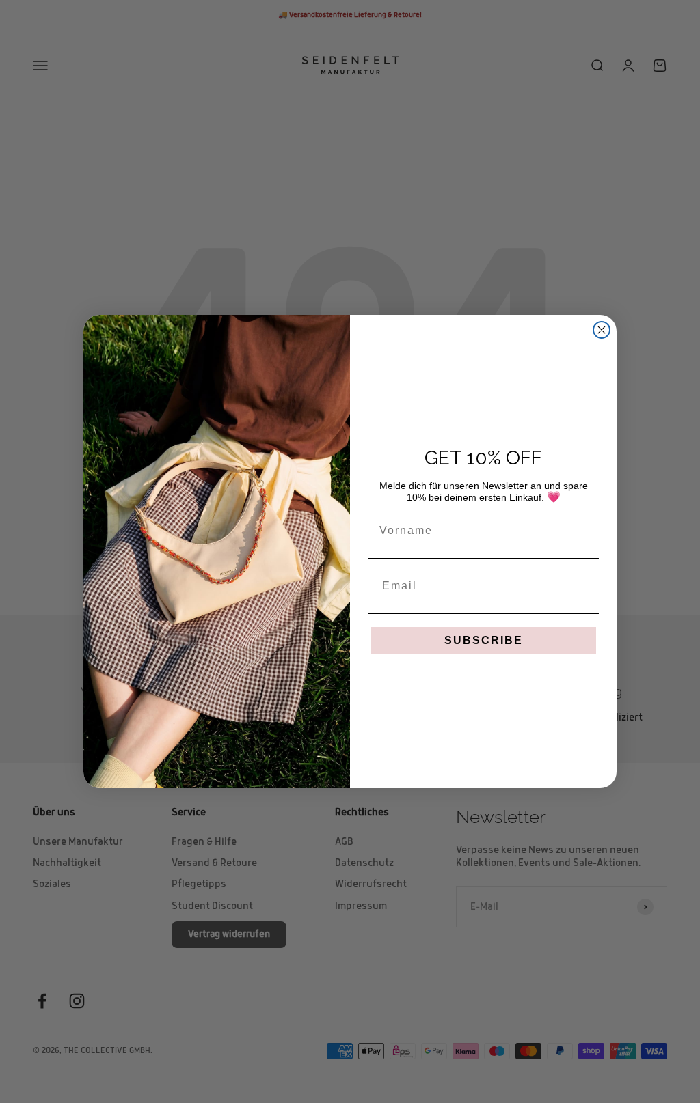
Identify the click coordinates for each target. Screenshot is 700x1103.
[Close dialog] (601, 330)
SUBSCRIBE (483, 640)
